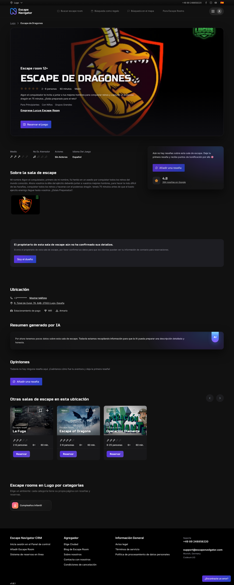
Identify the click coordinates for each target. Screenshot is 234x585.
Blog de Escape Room (76, 549)
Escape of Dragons (75, 431)
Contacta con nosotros (77, 559)
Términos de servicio (127, 549)
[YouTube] (215, 2)
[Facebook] (206, 2)
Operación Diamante (123, 431)
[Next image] (220, 398)
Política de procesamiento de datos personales (142, 554)
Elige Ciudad (71, 544)
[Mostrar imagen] (25, 205)
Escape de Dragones (32, 23)
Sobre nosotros (73, 554)
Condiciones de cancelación (80, 564)
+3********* (20, 298)
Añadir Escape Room (22, 549)
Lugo (12, 23)
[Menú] (216, 11)
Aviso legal (121, 544)
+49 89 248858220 (192, 2)
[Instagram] (210, 2)
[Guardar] (40, 410)
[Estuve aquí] (47, 410)
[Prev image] (210, 398)
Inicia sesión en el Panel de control (30, 544)
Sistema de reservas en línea (27, 554)
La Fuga (19, 431)
